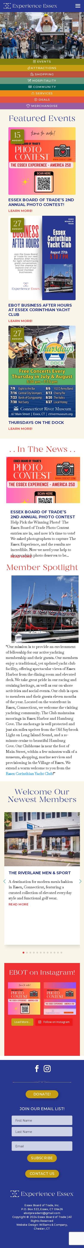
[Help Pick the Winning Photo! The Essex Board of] (24, 998)
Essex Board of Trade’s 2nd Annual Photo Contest (43, 514)
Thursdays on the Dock (36, 422)
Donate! (42, 1094)
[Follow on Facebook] (37, 1069)
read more (21, 556)
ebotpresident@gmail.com (42, 1213)
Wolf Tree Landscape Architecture (34, 875)
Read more (19, 920)
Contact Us (42, 1174)
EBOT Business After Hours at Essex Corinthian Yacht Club (40, 310)
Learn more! (20, 211)
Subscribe (42, 1158)
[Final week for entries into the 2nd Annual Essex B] (60, 998)
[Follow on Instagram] (47, 1069)
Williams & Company (53, 1224)
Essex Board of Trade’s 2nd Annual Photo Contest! (41, 202)
